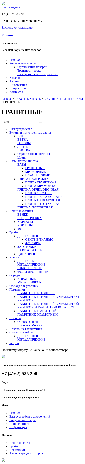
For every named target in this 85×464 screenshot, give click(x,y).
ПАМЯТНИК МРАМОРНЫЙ (37, 314)
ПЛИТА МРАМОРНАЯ (41, 186)
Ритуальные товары (28, 98)
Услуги (14, 343)
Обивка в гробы (28, 321)
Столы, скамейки (21, 332)
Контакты (16, 92)
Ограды (14, 275)
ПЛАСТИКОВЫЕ (37, 175)
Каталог (14, 77)
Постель (15, 318)
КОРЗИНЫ (25, 225)
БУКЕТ (22, 136)
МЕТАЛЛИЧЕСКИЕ (31, 264)
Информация (18, 84)
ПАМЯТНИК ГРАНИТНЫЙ (37, 311)
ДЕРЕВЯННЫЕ (28, 236)
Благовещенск (11, 7)
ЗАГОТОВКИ (27, 246)
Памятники (17, 289)
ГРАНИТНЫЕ (35, 168)
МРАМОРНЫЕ (35, 171)
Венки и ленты (19, 442)
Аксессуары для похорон (26, 453)
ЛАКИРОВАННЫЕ (30, 250)
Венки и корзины (21, 211)
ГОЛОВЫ (24, 143)
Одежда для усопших (23, 286)
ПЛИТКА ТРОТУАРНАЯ (42, 204)
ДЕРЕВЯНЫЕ (27, 261)
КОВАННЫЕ (26, 279)
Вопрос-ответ (18, 88)
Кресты (14, 257)
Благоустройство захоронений (37, 74)
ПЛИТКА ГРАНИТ (38, 193)
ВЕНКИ (22, 214)
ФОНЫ (22, 229)
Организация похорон (32, 67)
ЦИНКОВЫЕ (26, 254)
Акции (14, 81)
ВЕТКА (22, 139)
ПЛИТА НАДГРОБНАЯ (34, 179)
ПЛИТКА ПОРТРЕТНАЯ (35, 207)
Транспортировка (29, 70)
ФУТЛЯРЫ (33, 243)
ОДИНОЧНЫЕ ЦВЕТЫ (33, 154)
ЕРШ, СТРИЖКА (29, 218)
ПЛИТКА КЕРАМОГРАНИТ (45, 196)
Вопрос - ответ (19, 423)
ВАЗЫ (78, 98)
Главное (14, 413)
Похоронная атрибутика (25, 328)
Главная (14, 59)
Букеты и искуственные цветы (30, 132)
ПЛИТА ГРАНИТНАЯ (40, 182)
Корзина (7, 35)
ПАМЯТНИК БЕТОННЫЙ (36, 293)
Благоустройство (20, 129)
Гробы (13, 232)
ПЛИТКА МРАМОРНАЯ (42, 200)
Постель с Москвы (29, 325)
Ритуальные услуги (22, 63)
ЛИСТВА (23, 150)
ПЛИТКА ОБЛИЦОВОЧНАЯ (38, 189)
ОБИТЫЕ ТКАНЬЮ (39, 239)
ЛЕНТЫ (23, 146)
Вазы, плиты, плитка (58, 98)
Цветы (21, 157)
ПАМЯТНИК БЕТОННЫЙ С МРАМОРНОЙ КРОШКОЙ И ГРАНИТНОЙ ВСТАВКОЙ (48, 305)
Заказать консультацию (17, 27)
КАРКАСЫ (25, 221)
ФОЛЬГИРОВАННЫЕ (32, 271)
